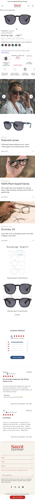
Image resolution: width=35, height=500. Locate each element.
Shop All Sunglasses (7, 10)
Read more (24, 430)
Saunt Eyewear (14, 494)
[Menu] (2, 5)
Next (31, 96)
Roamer (17, 314)
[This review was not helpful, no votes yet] (30, 404)
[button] (28, 5)
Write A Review (17, 357)
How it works (5, 52)
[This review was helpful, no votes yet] (27, 404)
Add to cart (18, 497)
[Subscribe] (33, 475)
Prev (4, 96)
